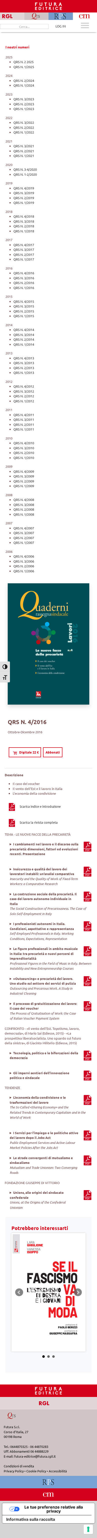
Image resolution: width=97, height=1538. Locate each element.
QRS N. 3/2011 (23, 419)
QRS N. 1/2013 (23, 372)
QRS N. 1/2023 (23, 109)
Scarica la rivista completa (39, 822)
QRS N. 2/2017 (23, 254)
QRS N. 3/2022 (23, 122)
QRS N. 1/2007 (23, 542)
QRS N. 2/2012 (23, 396)
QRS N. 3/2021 (23, 146)
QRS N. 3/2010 (23, 448)
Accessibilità (58, 1471)
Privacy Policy (14, 1471)
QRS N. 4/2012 (23, 386)
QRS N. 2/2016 (23, 283)
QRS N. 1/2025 (23, 67)
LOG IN (60, 26)
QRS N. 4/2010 (23, 443)
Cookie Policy (36, 1471)
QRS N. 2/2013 (23, 368)
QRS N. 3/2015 (23, 306)
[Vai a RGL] (48, 1403)
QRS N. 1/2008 (23, 514)
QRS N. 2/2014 (23, 339)
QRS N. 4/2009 (23, 471)
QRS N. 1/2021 (23, 156)
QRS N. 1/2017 (23, 259)
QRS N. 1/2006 (23, 571)
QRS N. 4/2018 (23, 216)
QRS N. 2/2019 (23, 198)
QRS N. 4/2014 (23, 329)
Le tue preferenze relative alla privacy (53, 1509)
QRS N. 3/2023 (23, 99)
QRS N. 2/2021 (23, 151)
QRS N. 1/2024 (23, 85)
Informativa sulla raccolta (30, 1519)
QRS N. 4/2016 (23, 273)
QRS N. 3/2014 (23, 334)
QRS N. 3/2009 (23, 476)
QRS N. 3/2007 (23, 533)
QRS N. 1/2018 (23, 231)
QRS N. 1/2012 (23, 401)
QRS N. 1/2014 (23, 344)
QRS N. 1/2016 (23, 288)
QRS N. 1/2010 (23, 458)
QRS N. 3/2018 (23, 221)
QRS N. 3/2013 (23, 363)
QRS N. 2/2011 (23, 424)
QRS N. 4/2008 (23, 499)
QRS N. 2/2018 (23, 226)
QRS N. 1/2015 (23, 316)
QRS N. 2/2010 (23, 453)
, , (49, 849)
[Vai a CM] (48, 1494)
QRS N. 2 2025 (23, 62)
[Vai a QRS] (12, 1415)
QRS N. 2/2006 (23, 566)
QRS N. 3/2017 (23, 249)
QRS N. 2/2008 (23, 509)
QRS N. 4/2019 (23, 188)
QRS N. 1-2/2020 (25, 174)
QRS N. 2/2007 (23, 538)
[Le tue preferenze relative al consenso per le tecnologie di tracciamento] (88, 1529)
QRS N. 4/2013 (23, 358)
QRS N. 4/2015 (23, 301)
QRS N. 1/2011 (23, 429)
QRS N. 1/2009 (23, 486)
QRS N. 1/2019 (23, 202)
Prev (19, 1292)
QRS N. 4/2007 (23, 528)
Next (78, 1292)
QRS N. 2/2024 (23, 80)
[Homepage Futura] (48, 1390)
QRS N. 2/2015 (23, 311)
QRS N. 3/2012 (23, 391)
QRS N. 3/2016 (23, 278)
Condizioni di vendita (19, 1466)
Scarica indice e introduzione (40, 806)
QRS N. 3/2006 (23, 561)
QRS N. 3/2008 (23, 504)
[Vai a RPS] (48, 1482)
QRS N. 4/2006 (23, 556)
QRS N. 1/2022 (23, 132)
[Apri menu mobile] (85, 26)
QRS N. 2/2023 (23, 104)
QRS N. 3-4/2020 (25, 169)
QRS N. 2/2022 (23, 127)
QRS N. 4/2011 (23, 415)
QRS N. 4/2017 (23, 245)
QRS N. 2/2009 (23, 481)
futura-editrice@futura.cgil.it (35, 1456)
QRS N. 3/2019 (23, 193)
